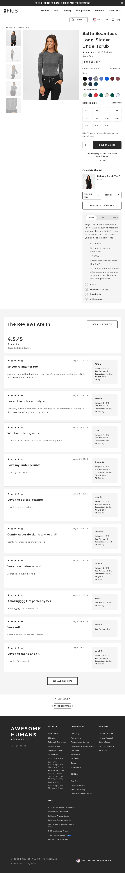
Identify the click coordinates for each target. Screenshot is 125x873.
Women (45, 10)
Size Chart (116, 103)
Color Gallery (115, 68)
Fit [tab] (103, 218)
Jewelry (67, 10)
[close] (121, 3)
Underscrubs (23, 27)
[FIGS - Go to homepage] (10, 10)
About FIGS (115, 10)
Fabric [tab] (115, 218)
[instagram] (12, 746)
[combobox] (87, 145)
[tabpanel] (102, 262)
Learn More (102, 160)
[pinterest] (25, 746)
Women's (10, 27)
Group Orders (83, 10)
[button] (13, 38)
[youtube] (21, 746)
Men (56, 10)
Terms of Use (16, 864)
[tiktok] (16, 746)
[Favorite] (113, 19)
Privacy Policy (30, 864)
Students (99, 10)
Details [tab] (91, 218)
